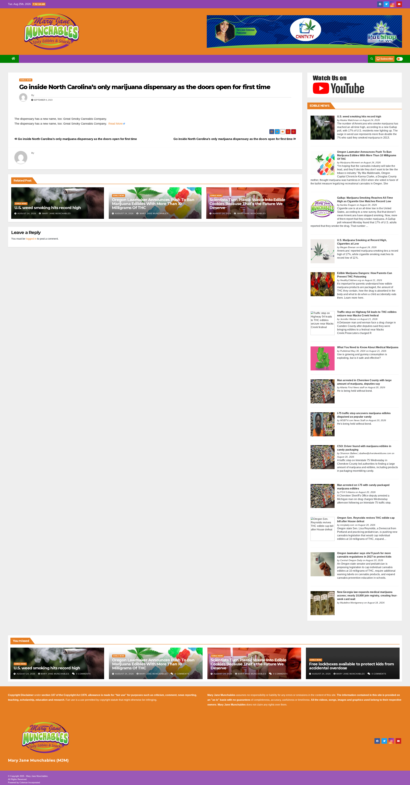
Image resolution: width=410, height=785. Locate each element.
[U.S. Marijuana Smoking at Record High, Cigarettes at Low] (323, 251)
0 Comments (83, 674)
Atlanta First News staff (352, 387)
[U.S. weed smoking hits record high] (323, 127)
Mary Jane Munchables (56, 213)
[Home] (13, 59)
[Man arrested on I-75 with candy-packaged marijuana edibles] (323, 496)
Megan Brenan (348, 247)
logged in (31, 238)
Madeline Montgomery (352, 602)
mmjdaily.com (347, 525)
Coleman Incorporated (30, 782)
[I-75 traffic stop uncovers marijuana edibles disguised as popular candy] (323, 424)
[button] (371, 58)
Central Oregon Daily (351, 560)
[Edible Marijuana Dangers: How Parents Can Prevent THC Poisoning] (323, 284)
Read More (115, 123)
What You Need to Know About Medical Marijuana (367, 347)
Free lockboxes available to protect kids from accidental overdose (351, 666)
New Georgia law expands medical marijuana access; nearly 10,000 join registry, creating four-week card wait (367, 595)
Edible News (25, 80)
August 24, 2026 (26, 213)
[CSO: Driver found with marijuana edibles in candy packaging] (323, 457)
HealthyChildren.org (350, 280)
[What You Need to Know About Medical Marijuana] (323, 358)
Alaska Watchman (349, 120)
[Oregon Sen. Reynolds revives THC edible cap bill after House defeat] (323, 528)
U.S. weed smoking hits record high (47, 207)
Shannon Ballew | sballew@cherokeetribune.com (365, 453)
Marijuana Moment (350, 162)
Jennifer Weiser (348, 319)
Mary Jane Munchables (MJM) (38, 760)
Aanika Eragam (348, 205)
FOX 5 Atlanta (347, 492)
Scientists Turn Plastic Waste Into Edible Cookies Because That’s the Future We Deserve (247, 203)
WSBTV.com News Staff (352, 420)
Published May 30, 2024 (352, 351)
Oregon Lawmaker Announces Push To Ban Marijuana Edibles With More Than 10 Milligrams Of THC (153, 203)
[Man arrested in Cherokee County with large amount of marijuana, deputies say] (323, 391)
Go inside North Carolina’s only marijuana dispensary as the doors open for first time (144, 87)
